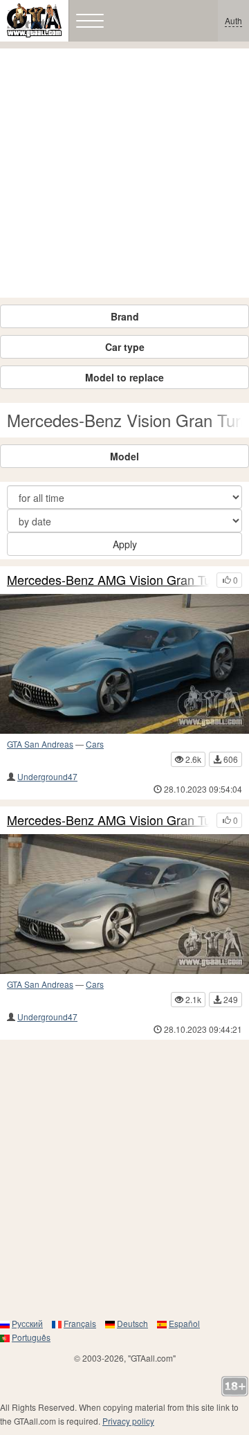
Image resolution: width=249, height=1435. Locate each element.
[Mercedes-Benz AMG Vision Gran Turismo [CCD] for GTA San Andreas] (124, 664)
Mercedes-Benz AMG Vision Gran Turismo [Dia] (108, 820)
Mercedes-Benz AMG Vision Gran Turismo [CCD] (108, 580)
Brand (125, 316)
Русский (27, 1323)
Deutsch (132, 1323)
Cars (95, 744)
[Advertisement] (124, 173)
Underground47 (47, 776)
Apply (125, 544)
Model (124, 456)
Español (184, 1323)
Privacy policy (128, 1421)
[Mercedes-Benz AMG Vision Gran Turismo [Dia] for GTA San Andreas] (124, 904)
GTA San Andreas (40, 744)
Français (80, 1323)
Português (31, 1337)
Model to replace (124, 377)
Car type (125, 347)
